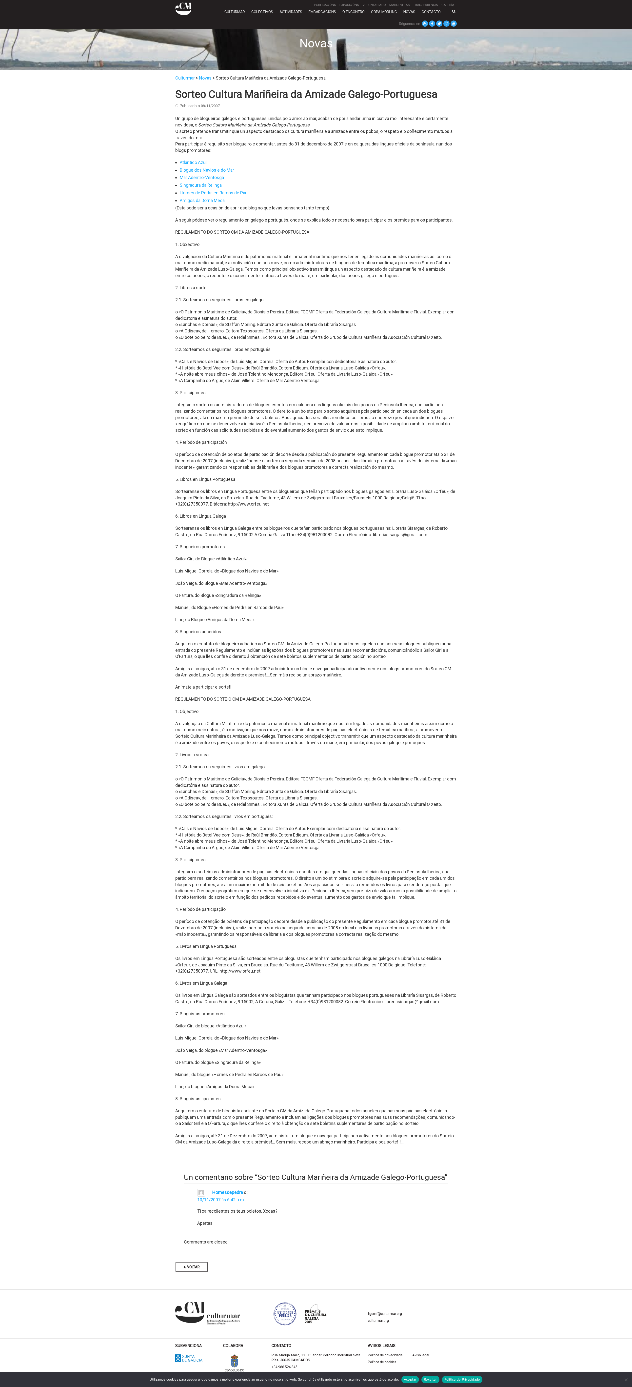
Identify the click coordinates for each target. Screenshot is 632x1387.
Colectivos (262, 12)
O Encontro (353, 12)
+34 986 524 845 (284, 1367)
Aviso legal (420, 1355)
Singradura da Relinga (201, 185)
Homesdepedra (227, 1192)
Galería (447, 5)
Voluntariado (374, 5)
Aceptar (410, 1379)
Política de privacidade (385, 1355)
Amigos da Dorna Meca (202, 200)
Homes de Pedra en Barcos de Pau (214, 192)
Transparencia (425, 5)
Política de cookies (382, 1362)
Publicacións (325, 5)
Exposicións (349, 5)
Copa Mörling (384, 12)
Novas (409, 12)
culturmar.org (378, 1321)
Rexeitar (430, 1379)
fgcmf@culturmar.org (385, 1314)
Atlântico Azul (193, 162)
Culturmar (234, 12)
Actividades (290, 12)
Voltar (193, 1267)
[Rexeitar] (625, 1379)
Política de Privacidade (462, 1379)
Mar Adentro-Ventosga (202, 177)
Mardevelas (399, 5)
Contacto (431, 12)
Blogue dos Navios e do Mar (207, 170)
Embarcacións (322, 12)
